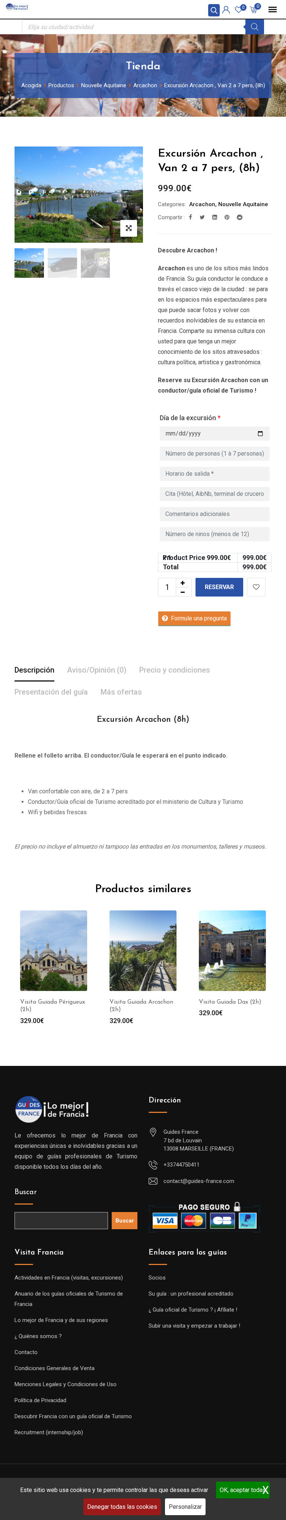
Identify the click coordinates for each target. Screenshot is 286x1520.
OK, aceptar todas (243, 1490)
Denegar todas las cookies (122, 1506)
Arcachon (202, 204)
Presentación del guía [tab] (51, 691)
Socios (157, 1277)
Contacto (26, 1352)
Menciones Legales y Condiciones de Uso (66, 1384)
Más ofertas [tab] (121, 691)
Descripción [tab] (34, 669)
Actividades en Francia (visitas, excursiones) (69, 1277)
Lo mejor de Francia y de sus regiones (61, 1320)
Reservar (219, 587)
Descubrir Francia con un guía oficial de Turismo (73, 1416)
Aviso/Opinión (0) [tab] (97, 669)
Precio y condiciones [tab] (174, 669)
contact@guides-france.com (198, 1181)
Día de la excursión (190, 418)
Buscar (26, 1192)
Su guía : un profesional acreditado (191, 1293)
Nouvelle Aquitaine (243, 204)
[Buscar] (254, 26)
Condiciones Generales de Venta (55, 1368)
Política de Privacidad (40, 1400)
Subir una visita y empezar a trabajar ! (194, 1325)
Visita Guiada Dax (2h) (230, 1002)
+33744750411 (181, 1164)
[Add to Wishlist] (256, 587)
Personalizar (185, 1506)
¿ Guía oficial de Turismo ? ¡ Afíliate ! (193, 1309)
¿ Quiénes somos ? (38, 1336)
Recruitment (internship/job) (49, 1432)
